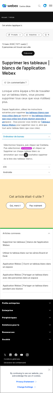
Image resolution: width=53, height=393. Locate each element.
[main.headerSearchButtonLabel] (39, 5)
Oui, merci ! (15, 205)
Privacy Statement (25, 382)
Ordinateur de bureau (13, 136)
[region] (26, 379)
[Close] (49, 369)
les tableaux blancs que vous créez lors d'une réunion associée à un (26, 118)
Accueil (4, 17)
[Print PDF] (20, 53)
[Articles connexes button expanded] (49, 233)
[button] (45, 5)
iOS (5, 167)
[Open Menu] (50, 5)
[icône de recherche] (39, 6)
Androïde (7, 172)
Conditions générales (12, 359)
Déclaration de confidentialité (15, 363)
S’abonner (28, 53)
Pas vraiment (35, 205)
